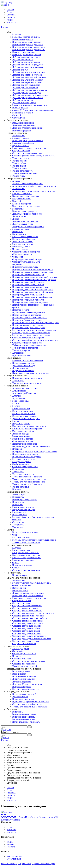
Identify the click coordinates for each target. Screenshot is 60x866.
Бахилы (16, 403)
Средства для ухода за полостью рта (29, 636)
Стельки (16, 567)
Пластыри (17, 449)
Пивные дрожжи (20, 107)
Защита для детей (20, 648)
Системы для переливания (25, 466)
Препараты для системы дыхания (28, 294)
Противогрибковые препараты (27, 320)
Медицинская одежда (22, 439)
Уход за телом (18, 176)
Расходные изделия (21, 461)
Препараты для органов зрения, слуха (30, 287)
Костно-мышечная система (25, 236)
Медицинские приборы (23, 509)
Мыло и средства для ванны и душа (29, 148)
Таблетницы (18, 471)
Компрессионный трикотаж (25, 552)
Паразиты (17, 264)
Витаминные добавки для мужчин (28, 49)
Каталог (5, 27)
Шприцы (16, 489)
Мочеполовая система (22, 244)
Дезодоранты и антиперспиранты (28, 593)
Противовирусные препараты (26, 315)
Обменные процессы (22, 254)
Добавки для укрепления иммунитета (30, 95)
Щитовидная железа (22, 355)
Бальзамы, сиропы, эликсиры (26, 37)
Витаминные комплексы (24, 714)
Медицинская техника (23, 507)
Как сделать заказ (15, 856)
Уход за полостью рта (22, 171)
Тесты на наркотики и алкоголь (27, 476)
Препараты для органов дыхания (28, 284)
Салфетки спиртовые (22, 464)
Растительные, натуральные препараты (31, 335)
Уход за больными (20, 487)
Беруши (16, 406)
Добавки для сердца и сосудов (26, 92)
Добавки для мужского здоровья (27, 80)
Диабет (15, 219)
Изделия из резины (21, 423)
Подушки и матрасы (22, 565)
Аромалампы (18, 398)
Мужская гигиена (20, 145)
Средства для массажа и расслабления (30, 618)
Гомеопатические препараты (26, 206)
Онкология (17, 257)
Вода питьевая (19, 674)
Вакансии (11, 829)
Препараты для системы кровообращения (32, 297)
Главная (10, 9)
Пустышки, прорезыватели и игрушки (30, 373)
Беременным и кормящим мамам (27, 360)
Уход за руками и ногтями (24, 173)
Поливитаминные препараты (26, 722)
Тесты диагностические (23, 474)
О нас (9, 12)
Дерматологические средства (26, 418)
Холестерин (18, 353)
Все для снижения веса (23, 123)
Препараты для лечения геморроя (28, 274)
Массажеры (17, 504)
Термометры (18, 380)
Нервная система (20, 249)
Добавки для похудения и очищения (29, 90)
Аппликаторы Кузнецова (24, 393)
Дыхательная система (22, 224)
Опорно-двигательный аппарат (27, 259)
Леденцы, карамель (21, 681)
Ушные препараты (21, 350)
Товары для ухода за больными (27, 484)
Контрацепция (19, 234)
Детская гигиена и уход (23, 365)
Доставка (11, 14)
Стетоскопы (18, 522)
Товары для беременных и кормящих (29, 706)
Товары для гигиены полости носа (28, 482)
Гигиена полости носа (22, 411)
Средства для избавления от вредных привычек (35, 340)
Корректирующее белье (23, 431)
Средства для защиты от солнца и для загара (33, 155)
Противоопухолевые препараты (27, 325)
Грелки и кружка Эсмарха (24, 416)
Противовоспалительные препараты (29, 317)
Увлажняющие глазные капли (26, 542)
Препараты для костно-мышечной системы (32, 272)
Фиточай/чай (18, 118)
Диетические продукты (23, 125)
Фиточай (16, 115)
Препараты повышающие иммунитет (30, 302)
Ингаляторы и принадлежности (27, 378)
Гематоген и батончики (23, 52)
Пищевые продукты (21, 130)
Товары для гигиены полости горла (29, 479)
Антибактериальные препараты (27, 183)
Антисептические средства (25, 388)
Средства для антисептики (25, 608)
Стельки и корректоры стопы (26, 570)
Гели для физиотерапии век (25, 532)
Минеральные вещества (23, 719)
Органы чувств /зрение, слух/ (26, 262)
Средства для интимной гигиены (28, 615)
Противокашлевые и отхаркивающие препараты (35, 322)
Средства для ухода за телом (25, 641)
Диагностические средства (25, 221)
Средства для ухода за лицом (26, 631)
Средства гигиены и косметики (27, 153)
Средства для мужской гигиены (27, 621)
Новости (11, 17)
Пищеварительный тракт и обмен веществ (32, 269)
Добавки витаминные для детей (27, 64)
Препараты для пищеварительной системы (32, 292)
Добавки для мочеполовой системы (29, 77)
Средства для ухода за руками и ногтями (31, 638)
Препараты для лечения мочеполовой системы (34, 277)
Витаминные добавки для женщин (28, 47)
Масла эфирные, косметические (27, 140)
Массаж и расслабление (23, 143)
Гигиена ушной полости (23, 413)
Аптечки (16, 396)
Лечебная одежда (20, 434)
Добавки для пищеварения (25, 87)
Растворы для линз (21, 537)
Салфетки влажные (21, 600)
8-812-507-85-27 (8, 817)
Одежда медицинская (22, 441)
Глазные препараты (21, 203)
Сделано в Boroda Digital (43, 863)
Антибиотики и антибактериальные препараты (34, 186)
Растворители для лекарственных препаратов (34, 330)
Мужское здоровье (21, 246)
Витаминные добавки (22, 39)
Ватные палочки (20, 590)
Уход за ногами (19, 168)
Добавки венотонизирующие (26, 57)
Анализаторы (18, 494)
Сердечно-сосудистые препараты (28, 337)
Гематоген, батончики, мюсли (26, 54)
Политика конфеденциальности (16, 863)
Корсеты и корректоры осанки (26, 557)
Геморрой (16, 201)
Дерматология (19, 216)
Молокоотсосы (19, 512)
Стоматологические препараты (27, 343)
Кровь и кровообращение (24, 239)
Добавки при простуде (23, 100)
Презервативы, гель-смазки (25, 454)
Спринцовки (18, 469)
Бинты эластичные (21, 408)
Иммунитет (17, 231)
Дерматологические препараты (27, 214)
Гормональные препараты (24, 211)
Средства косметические (24, 643)
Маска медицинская (21, 436)
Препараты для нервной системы (28, 282)
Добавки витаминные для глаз (26, 62)
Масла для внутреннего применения (29, 105)
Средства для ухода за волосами (27, 623)
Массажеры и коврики (23, 560)
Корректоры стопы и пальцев (26, 555)
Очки (14, 535)
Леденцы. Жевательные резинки (27, 128)
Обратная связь (14, 859)
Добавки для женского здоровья (27, 67)
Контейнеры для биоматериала (27, 428)
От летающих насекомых (24, 653)
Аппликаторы (19, 391)
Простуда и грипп (20, 310)
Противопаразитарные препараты (28, 327)
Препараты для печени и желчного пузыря (32, 289)
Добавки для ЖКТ (21, 70)
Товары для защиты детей (24, 666)
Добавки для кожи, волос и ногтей (28, 72)
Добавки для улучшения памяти (27, 97)
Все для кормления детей (24, 363)
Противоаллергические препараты (28, 312)
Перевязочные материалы (24, 444)
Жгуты (15, 421)
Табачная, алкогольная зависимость (29, 345)
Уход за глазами (19, 161)
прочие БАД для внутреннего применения (32, 110)
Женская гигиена (20, 138)
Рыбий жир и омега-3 (22, 112)
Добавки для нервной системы (27, 82)
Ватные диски (19, 588)
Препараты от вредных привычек (28, 300)
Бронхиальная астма (22, 193)
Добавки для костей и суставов (27, 75)
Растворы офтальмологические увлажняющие (34, 540)
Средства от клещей (21, 658)
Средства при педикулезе (24, 664)
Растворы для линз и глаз (24, 459)
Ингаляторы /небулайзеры (24, 499)
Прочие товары (19, 575)
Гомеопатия (17, 209)
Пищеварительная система (25, 267)
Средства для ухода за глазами (26, 626)
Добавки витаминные (22, 59)
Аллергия (16, 181)
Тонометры (17, 527)
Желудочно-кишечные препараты (28, 226)
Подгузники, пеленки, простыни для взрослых (34, 451)
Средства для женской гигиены (27, 610)
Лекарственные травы (22, 241)
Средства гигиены (21, 150)
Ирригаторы (18, 502)
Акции (10, 20)
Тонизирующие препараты (25, 348)
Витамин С (17, 712)
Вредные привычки (21, 198)
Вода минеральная (21, 671)
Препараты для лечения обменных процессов (34, 279)
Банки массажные (20, 401)
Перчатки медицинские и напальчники (31, 446)
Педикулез (17, 656)
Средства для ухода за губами (26, 628)
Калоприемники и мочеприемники (29, 426)
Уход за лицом (19, 166)
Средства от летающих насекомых (28, 661)
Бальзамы (16, 34)
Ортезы (15, 562)
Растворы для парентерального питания (31, 332)
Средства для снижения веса (25, 689)
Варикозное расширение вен (25, 196)
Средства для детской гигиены (27, 704)
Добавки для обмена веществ (26, 85)
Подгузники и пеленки (23, 370)
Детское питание (20, 368)
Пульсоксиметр (19, 514)
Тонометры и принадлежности (27, 383)
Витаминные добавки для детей (27, 44)
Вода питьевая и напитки (24, 676)
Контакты (11, 22)
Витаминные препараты (23, 717)
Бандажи (16, 547)
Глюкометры (18, 497)
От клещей (17, 651)
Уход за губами (19, 163)
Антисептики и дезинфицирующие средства (33, 191)
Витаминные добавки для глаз (26, 42)
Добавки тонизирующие (24, 102)
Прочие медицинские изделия (26, 456)
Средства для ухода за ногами (26, 633)
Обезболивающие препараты (26, 252)
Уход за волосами (20, 158)
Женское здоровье (20, 229)
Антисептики (18, 135)
